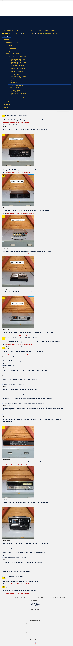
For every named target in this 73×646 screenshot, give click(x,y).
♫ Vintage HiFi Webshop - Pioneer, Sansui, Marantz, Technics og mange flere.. (32, 30)
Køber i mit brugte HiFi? (35, 605)
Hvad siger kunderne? (35, 604)
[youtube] (12, 3)
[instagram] (12, 5)
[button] (2, 109)
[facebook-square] (12, 7)
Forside (1, 110)
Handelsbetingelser (35, 603)
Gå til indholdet (3, 0)
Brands (35, 606)
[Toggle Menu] (37, 40)
